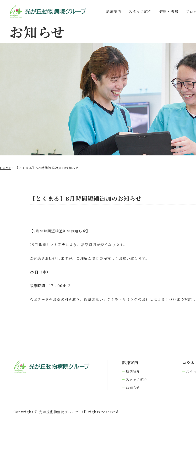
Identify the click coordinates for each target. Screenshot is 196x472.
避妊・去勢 (169, 11)
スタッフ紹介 (140, 11)
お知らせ (133, 387)
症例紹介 (133, 371)
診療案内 (114, 11)
